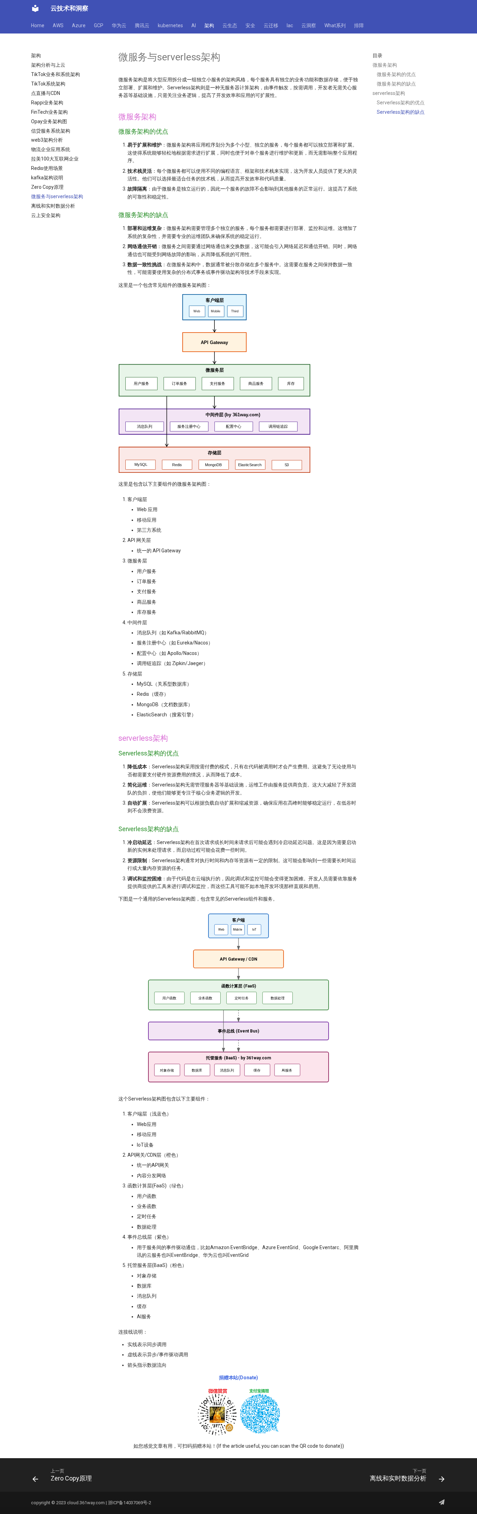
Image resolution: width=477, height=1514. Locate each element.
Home (37, 25)
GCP (98, 25)
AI (193, 25)
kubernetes (170, 25)
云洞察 (308, 25)
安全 (250, 25)
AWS (58, 25)
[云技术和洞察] (35, 8)
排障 (359, 25)
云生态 (229, 25)
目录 (377, 55)
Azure (79, 25)
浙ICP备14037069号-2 (129, 1502)
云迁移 (271, 25)
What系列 (335, 25)
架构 (209, 25)
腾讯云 (142, 25)
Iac (290, 25)
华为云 (119, 25)
